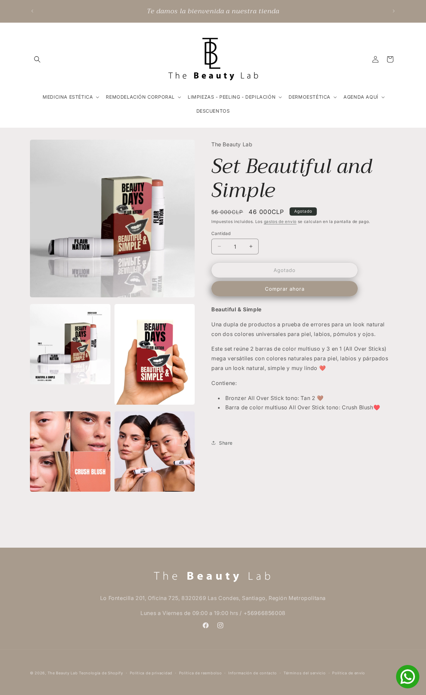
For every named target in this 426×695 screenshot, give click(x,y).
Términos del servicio (305, 673)
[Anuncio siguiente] (393, 11)
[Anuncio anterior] (32, 11)
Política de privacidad (151, 673)
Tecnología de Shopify (101, 673)
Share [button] (226, 443)
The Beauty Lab (63, 673)
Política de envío (348, 673)
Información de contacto (252, 673)
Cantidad (221, 233)
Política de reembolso (200, 673)
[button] (37, 59)
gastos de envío (280, 221)
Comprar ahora (285, 288)
